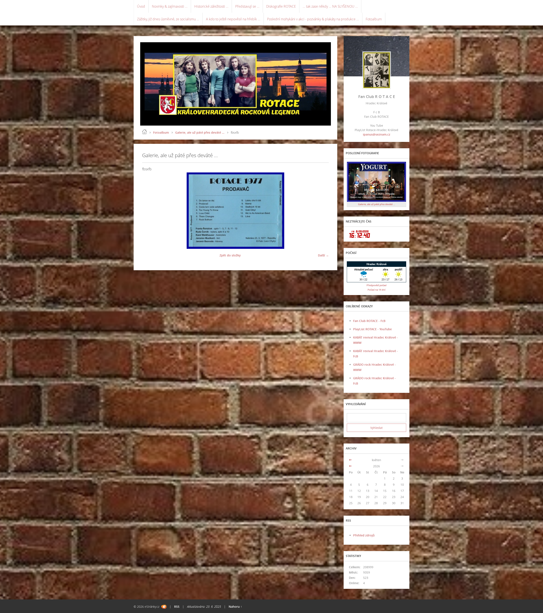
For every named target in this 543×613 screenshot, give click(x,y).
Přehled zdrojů (364, 535)
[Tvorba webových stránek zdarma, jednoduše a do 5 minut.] (164, 607)
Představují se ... (247, 6)
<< (351, 460)
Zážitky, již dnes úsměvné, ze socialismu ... (168, 19)
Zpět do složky (230, 255)
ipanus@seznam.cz (376, 134)
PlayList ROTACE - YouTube (372, 329)
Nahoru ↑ (235, 607)
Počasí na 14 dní (376, 289)
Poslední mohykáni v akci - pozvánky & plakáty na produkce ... (313, 19)
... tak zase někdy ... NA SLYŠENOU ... (330, 6)
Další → (323, 255)
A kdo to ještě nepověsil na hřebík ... (233, 19)
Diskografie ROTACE (281, 6)
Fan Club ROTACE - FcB (369, 321)
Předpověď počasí (376, 285)
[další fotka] (322, 210)
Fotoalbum (374, 19)
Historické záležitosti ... (211, 6)
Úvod (141, 6)
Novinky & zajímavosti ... (170, 6)
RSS (176, 607)
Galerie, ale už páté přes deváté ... (199, 132)
